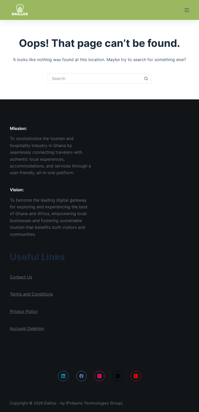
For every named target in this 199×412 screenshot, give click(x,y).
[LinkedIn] (63, 376)
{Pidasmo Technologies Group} (94, 403)
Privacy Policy (24, 311)
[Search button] (146, 78)
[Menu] (186, 10)
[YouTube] (136, 376)
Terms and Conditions (31, 294)
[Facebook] (81, 376)
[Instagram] (99, 376)
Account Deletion (27, 328)
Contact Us (21, 276)
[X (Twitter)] (117, 376)
